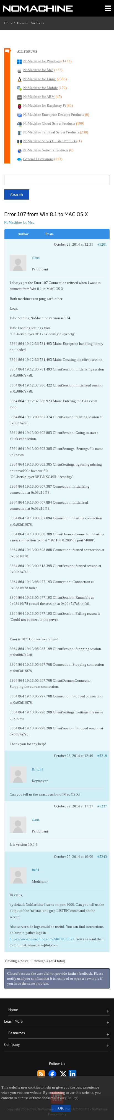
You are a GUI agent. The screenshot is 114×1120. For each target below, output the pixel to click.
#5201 (102, 244)
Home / (10, 23)
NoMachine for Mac (19, 222)
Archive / (38, 23)
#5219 (102, 756)
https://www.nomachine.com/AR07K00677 (42, 939)
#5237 (102, 806)
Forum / (23, 23)
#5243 (102, 857)
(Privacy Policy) (66, 1098)
